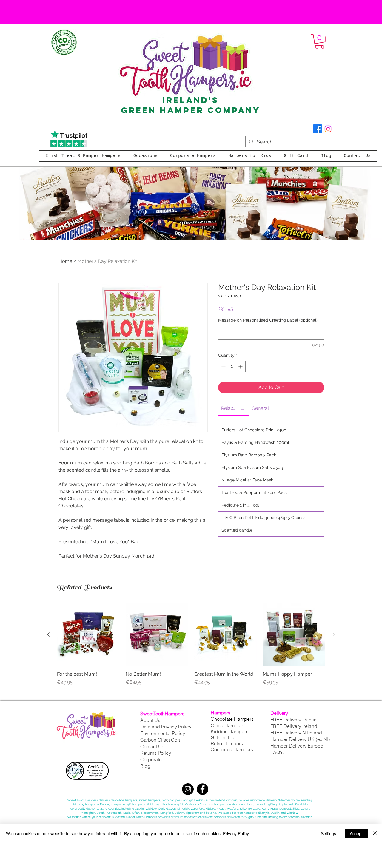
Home (65, 261)
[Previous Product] (48, 634)
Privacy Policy (236, 833)
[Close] (374, 833)
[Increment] (241, 366)
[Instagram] (328, 128)
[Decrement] (223, 366)
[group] (191, 648)
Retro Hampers (227, 743)
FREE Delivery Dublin (293, 719)
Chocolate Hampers (232, 719)
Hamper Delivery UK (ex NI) (300, 739)
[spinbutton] (232, 366)
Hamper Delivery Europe (296, 746)
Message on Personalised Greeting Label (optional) (268, 320)
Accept (356, 833)
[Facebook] (317, 128)
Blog (145, 766)
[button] (319, 41)
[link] (233, 408)
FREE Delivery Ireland (293, 726)
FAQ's (277, 752)
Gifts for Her (223, 737)
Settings (328, 833)
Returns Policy (155, 753)
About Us (150, 720)
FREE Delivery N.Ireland (296, 733)
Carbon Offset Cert (160, 740)
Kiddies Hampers (229, 731)
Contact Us (152, 746)
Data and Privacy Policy (165, 727)
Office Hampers (227, 725)
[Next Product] (334, 634)
